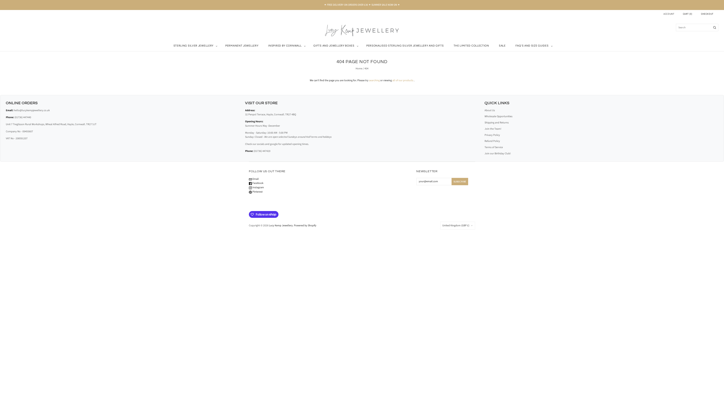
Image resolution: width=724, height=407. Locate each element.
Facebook (257, 183)
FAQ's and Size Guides (532, 45)
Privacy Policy (492, 135)
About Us (490, 110)
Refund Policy (492, 141)
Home (359, 68)
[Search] (714, 27)
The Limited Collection (471, 45)
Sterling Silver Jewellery (193, 45)
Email (255, 179)
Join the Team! (493, 129)
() (687, 14)
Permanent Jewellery (241, 45)
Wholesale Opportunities (498, 116)
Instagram (258, 187)
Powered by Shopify (305, 225)
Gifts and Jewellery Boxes (333, 45)
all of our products (402, 80)
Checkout (707, 14)
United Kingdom (455, 225)
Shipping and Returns (497, 123)
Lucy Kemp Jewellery (281, 225)
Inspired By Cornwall (284, 45)
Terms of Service (494, 147)
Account (668, 14)
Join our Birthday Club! (498, 153)
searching (374, 80)
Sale (502, 45)
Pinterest (257, 192)
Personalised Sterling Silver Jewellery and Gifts (405, 45)
